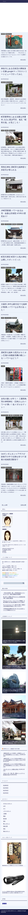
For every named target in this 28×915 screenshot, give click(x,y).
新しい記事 (4, 505)
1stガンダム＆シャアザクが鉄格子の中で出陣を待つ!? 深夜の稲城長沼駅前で (13, 457)
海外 (4, 821)
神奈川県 (3, 82)
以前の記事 (23, 505)
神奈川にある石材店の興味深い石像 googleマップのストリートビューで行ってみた (14, 71)
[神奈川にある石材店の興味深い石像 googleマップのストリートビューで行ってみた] (14, 96)
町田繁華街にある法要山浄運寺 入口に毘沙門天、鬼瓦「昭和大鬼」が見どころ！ (13, 120)
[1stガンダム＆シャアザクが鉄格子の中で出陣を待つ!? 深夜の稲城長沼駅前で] (14, 481)
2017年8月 (5, 787)
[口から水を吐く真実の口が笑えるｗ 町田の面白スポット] (14, 47)
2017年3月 (5, 793)
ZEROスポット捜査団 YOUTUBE (11, 748)
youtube (4, 551)
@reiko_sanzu (7, 549)
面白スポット (8, 33)
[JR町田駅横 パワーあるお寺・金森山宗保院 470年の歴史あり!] (14, 238)
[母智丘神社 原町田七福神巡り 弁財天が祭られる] (14, 191)
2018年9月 (5, 785)
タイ (4, 808)
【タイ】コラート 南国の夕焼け (11, 769)
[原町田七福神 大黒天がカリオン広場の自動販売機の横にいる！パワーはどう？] (14, 379)
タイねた (4, 552)
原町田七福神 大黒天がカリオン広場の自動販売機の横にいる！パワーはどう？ (14, 355)
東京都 (3, 33)
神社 (14, 177)
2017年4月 (5, 790)
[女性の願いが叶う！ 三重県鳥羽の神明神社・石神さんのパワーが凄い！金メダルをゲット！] (14, 429)
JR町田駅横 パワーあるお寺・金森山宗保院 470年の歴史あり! (13, 213)
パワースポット (8, 224)
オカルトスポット (7, 803)
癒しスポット (12, 130)
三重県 (10, 415)
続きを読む (23, 59)
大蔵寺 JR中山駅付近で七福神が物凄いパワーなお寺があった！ (14, 307)
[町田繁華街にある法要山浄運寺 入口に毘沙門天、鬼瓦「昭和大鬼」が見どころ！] (14, 144)
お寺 (2, 130)
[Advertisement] (14, 17)
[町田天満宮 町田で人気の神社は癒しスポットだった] (14, 281)
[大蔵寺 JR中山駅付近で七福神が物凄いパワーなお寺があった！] (14, 331)
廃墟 (4, 816)
